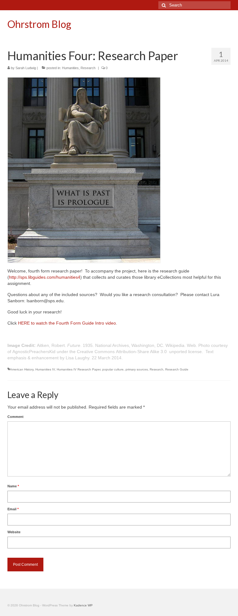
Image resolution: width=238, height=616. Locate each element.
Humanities (70, 68)
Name (13, 486)
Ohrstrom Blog (39, 24)
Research (88, 68)
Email (13, 509)
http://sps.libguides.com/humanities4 (44, 277)
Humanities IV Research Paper (78, 369)
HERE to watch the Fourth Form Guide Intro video (67, 323)
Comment (15, 417)
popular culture (113, 369)
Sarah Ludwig (25, 68)
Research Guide (176, 369)
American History (21, 369)
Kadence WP (83, 605)
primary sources (137, 369)
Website (13, 532)
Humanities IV (45, 369)
